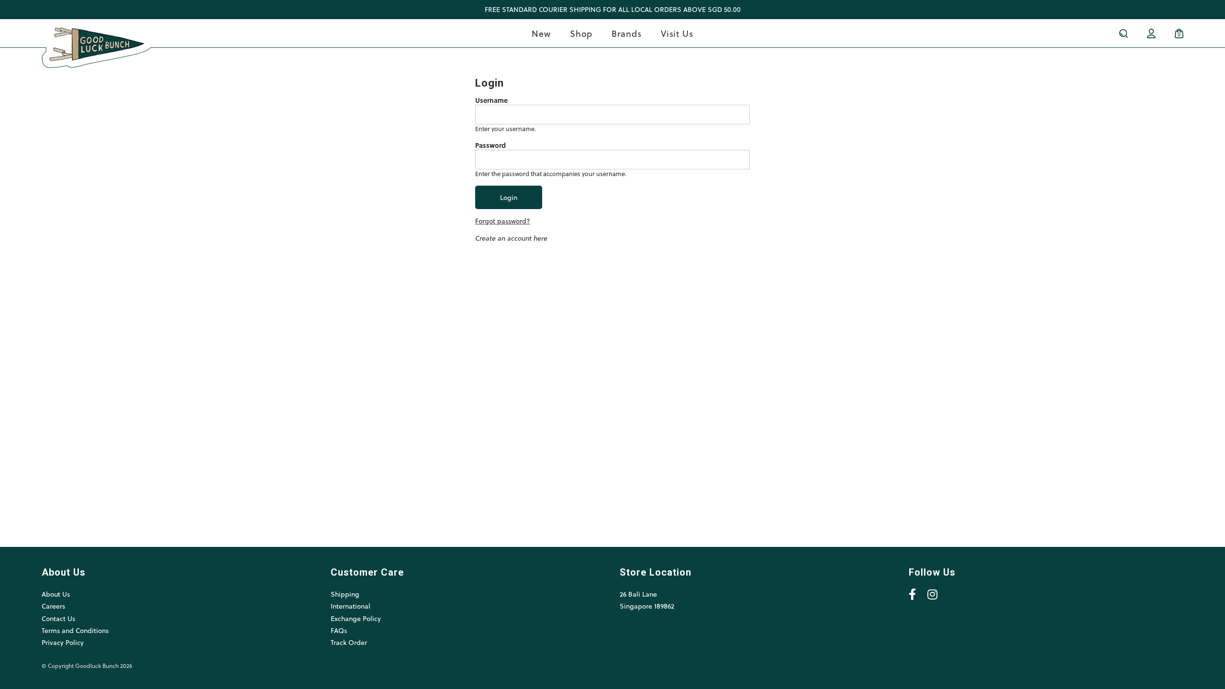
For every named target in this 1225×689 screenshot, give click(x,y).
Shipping (345, 594)
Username (491, 100)
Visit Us (677, 33)
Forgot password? (502, 221)
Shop (581, 33)
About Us (56, 594)
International (350, 606)
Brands (626, 33)
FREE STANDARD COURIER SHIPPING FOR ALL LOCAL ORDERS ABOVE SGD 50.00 (613, 9)
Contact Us (58, 618)
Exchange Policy (356, 618)
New (541, 33)
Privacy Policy (63, 642)
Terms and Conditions (75, 630)
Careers (53, 606)
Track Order (349, 642)
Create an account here (511, 238)
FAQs (339, 630)
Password (490, 145)
